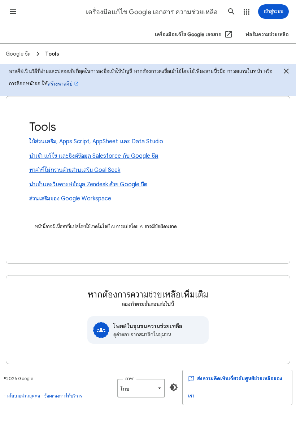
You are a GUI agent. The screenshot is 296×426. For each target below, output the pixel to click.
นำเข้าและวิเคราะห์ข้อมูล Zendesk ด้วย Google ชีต (88, 184)
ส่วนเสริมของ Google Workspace (70, 198)
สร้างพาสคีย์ (60, 84)
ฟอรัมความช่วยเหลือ (267, 34)
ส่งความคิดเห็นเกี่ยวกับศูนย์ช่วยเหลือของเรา (235, 387)
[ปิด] (286, 72)
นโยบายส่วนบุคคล (23, 396)
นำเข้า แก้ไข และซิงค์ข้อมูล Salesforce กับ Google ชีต (93, 156)
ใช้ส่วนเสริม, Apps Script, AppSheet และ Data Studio (96, 141)
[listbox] (141, 388)
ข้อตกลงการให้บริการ (63, 396)
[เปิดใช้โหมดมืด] (173, 387)
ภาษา (130, 378)
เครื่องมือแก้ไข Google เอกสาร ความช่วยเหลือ (152, 12)
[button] (13, 11)
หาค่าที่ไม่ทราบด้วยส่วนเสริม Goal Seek (74, 170)
